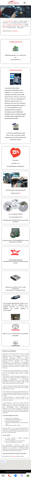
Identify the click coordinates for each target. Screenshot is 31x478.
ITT (19, 193)
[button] (24, 2)
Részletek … (15, 31)
